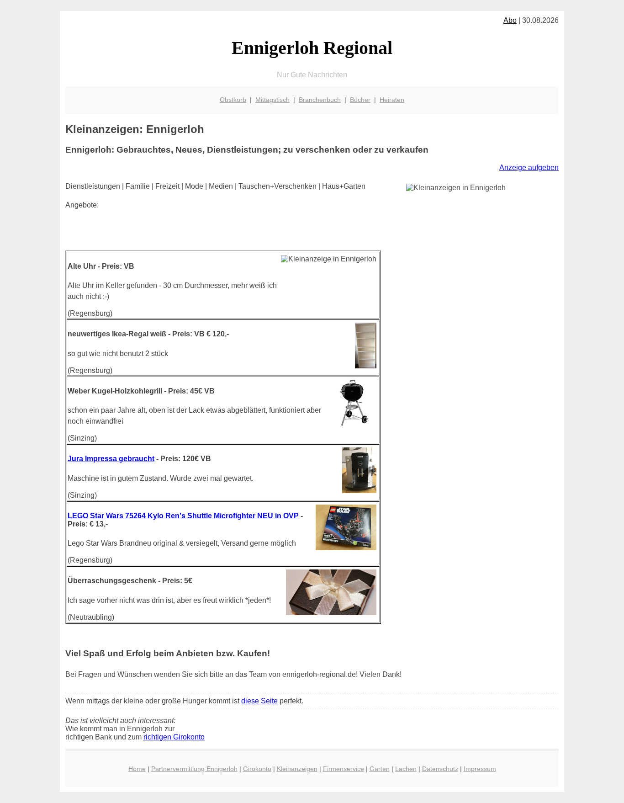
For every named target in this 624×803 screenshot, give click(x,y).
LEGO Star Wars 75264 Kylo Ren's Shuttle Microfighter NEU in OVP (183, 516)
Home (137, 768)
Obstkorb (233, 99)
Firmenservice (343, 768)
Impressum (480, 768)
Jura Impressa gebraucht (111, 459)
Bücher (360, 99)
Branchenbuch (320, 99)
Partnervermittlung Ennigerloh (194, 768)
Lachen (406, 768)
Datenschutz (440, 768)
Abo (510, 20)
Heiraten (392, 99)
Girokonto (257, 768)
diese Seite (259, 701)
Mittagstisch (272, 99)
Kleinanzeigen (297, 768)
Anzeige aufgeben (529, 167)
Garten (380, 768)
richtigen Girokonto (174, 737)
